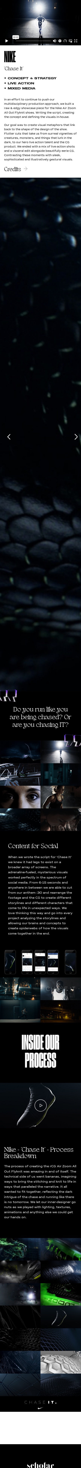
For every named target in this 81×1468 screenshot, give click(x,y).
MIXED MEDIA (19, 88)
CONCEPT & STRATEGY (30, 78)
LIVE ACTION (19, 83)
